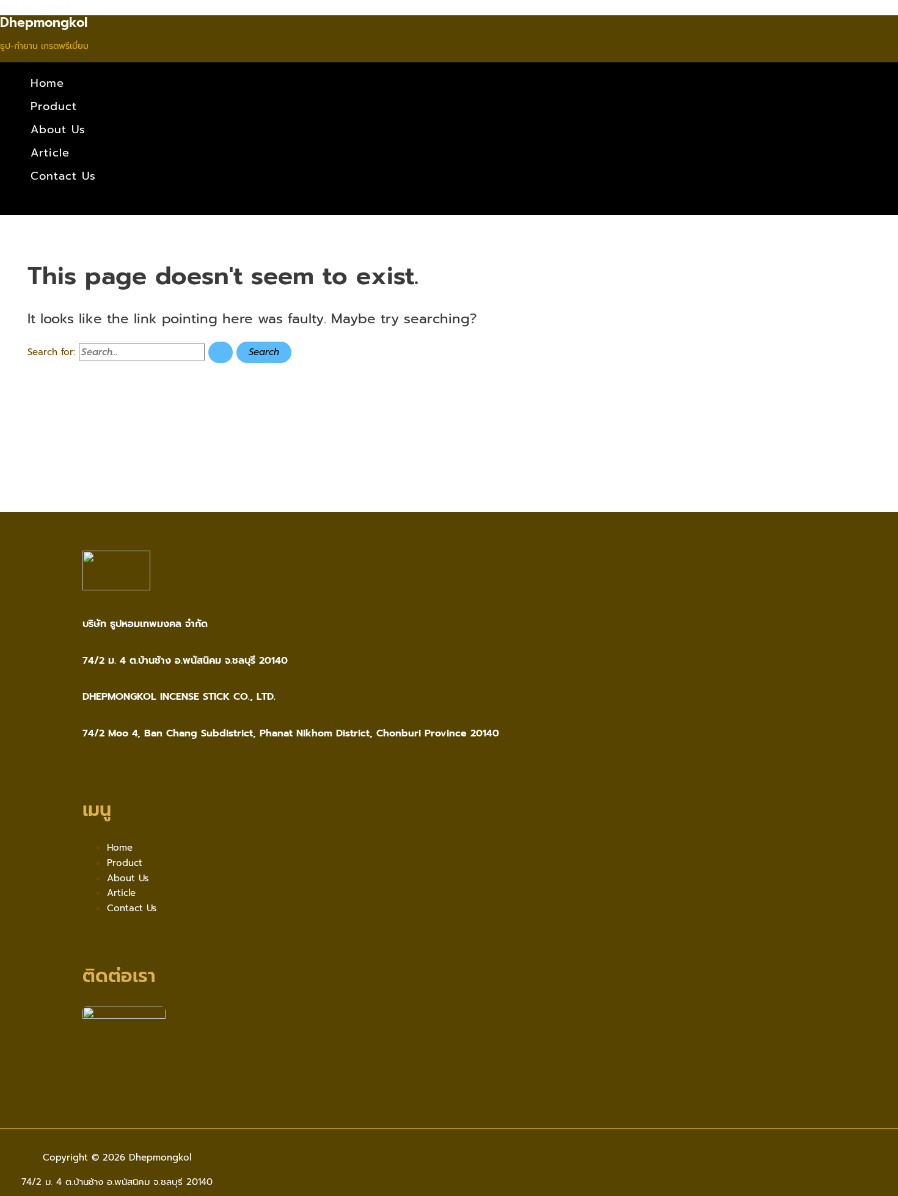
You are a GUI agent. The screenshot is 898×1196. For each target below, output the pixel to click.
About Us (58, 129)
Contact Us (63, 176)
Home (47, 83)
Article (50, 152)
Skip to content (35, 7)
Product (54, 106)
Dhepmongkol (43, 22)
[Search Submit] (220, 352)
